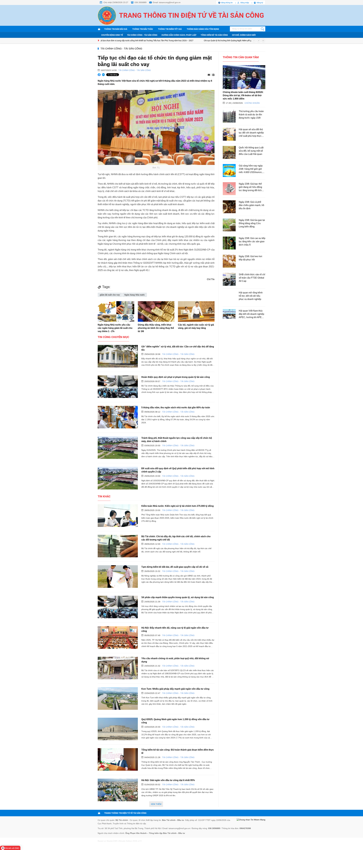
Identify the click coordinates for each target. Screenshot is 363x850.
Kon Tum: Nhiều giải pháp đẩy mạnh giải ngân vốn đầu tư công (175, 689)
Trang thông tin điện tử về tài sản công (191, 15)
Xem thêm (156, 804)
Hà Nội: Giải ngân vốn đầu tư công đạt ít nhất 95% (168, 780)
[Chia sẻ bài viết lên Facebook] (99, 74)
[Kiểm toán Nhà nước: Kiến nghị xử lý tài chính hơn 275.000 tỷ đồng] (118, 515)
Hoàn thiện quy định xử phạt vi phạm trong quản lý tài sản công (175, 377)
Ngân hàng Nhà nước (134, 294)
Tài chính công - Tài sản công (142, 35)
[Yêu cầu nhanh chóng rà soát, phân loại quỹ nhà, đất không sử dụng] (118, 668)
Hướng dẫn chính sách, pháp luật (179, 35)
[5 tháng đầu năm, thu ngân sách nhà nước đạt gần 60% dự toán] (118, 417)
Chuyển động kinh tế (112, 35)
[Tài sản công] (99, 29)
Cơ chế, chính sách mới (244, 35)
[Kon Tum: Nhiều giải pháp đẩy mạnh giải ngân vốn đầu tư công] (118, 698)
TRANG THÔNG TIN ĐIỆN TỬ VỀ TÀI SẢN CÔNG (125, 813)
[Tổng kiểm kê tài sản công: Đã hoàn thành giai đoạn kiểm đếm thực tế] (118, 759)
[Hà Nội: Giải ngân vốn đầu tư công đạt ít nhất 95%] (118, 790)
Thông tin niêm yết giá (170, 29)
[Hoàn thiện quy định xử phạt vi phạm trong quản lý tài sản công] (118, 386)
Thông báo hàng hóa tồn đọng (203, 29)
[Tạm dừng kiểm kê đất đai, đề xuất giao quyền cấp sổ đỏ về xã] (118, 576)
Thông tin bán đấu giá (115, 29)
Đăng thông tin (227, 3)
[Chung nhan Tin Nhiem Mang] (251, 819)
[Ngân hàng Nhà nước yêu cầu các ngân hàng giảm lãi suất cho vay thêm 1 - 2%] (116, 311)
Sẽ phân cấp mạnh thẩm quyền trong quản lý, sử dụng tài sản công (177, 597)
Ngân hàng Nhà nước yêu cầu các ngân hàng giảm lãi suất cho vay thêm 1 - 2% (115, 327)
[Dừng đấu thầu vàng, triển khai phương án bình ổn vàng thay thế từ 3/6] (156, 311)
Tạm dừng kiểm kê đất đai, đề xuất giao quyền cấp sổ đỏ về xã (174, 567)
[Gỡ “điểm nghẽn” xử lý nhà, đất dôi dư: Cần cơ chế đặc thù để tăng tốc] (118, 356)
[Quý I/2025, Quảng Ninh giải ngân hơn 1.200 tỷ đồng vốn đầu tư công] (118, 729)
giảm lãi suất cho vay (110, 294)
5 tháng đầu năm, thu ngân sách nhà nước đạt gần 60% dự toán (175, 407)
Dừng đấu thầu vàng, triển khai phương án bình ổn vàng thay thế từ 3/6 (156, 327)
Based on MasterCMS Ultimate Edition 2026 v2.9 (120, 841)
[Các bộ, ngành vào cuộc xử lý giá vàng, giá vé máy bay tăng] (196, 311)
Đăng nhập (244, 3)
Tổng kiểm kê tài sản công (214, 35)
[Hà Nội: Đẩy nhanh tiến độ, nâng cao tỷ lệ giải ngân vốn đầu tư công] (118, 637)
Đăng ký (260, 3)
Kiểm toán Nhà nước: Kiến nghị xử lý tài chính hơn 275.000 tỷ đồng (177, 506)
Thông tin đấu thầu (142, 29)
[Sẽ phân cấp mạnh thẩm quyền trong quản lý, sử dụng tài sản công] (118, 607)
